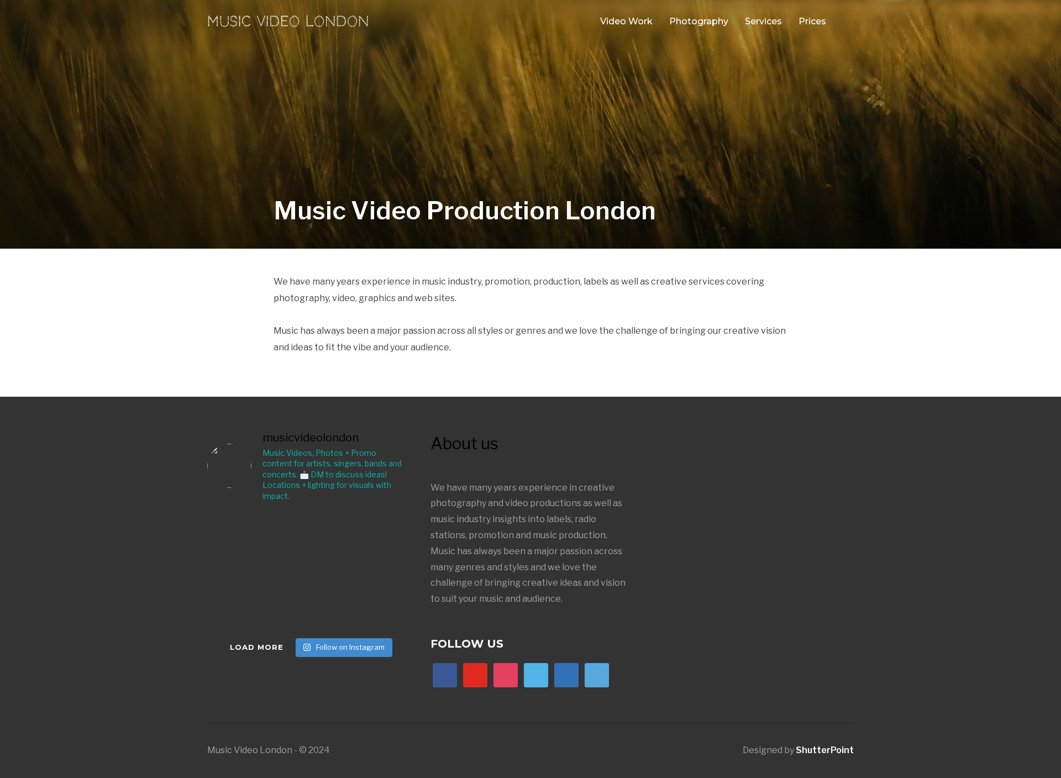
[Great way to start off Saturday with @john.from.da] (307, 572)
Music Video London (288, 21)
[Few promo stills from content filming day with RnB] (239, 533)
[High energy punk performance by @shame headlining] (307, 610)
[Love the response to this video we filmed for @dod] (374, 533)
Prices (812, 21)
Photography (698, 21)
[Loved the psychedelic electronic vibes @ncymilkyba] (374, 572)
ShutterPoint (825, 750)
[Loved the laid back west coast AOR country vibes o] (239, 610)
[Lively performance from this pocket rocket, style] (374, 610)
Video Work (626, 21)
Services (763, 21)
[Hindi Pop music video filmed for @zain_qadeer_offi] (239, 572)
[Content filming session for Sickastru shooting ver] (307, 533)
